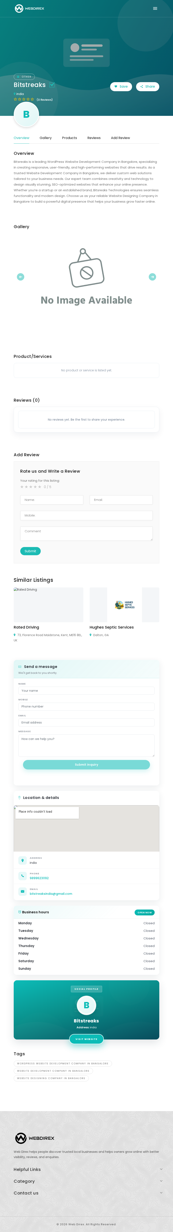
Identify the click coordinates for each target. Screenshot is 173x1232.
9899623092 (39, 878)
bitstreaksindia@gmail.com (51, 894)
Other (26, 76)
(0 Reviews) (44, 100)
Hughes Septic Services (112, 627)
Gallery (46, 137)
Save (123, 86)
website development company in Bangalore (53, 1071)
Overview (21, 137)
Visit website (86, 1039)
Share (150, 86)
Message (24, 731)
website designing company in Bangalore (51, 1078)
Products (69, 137)
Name (22, 683)
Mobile (23, 699)
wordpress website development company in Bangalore (63, 1063)
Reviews (94, 137)
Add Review (120, 137)
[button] (25, 276)
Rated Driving (26, 627)
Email (22, 715)
